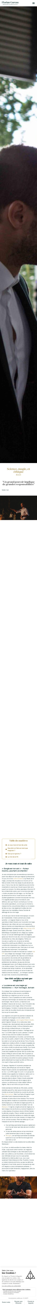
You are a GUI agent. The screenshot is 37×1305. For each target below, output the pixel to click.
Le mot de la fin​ (13, 857)
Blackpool (5, 1107)
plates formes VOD (29, 928)
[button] (33, 3)
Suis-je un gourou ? (14, 854)
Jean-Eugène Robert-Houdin (25, 1020)
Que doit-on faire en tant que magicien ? (18, 849)
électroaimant (9, 1094)
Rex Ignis (8, 1135)
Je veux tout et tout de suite (17, 845)
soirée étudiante (18, 878)
